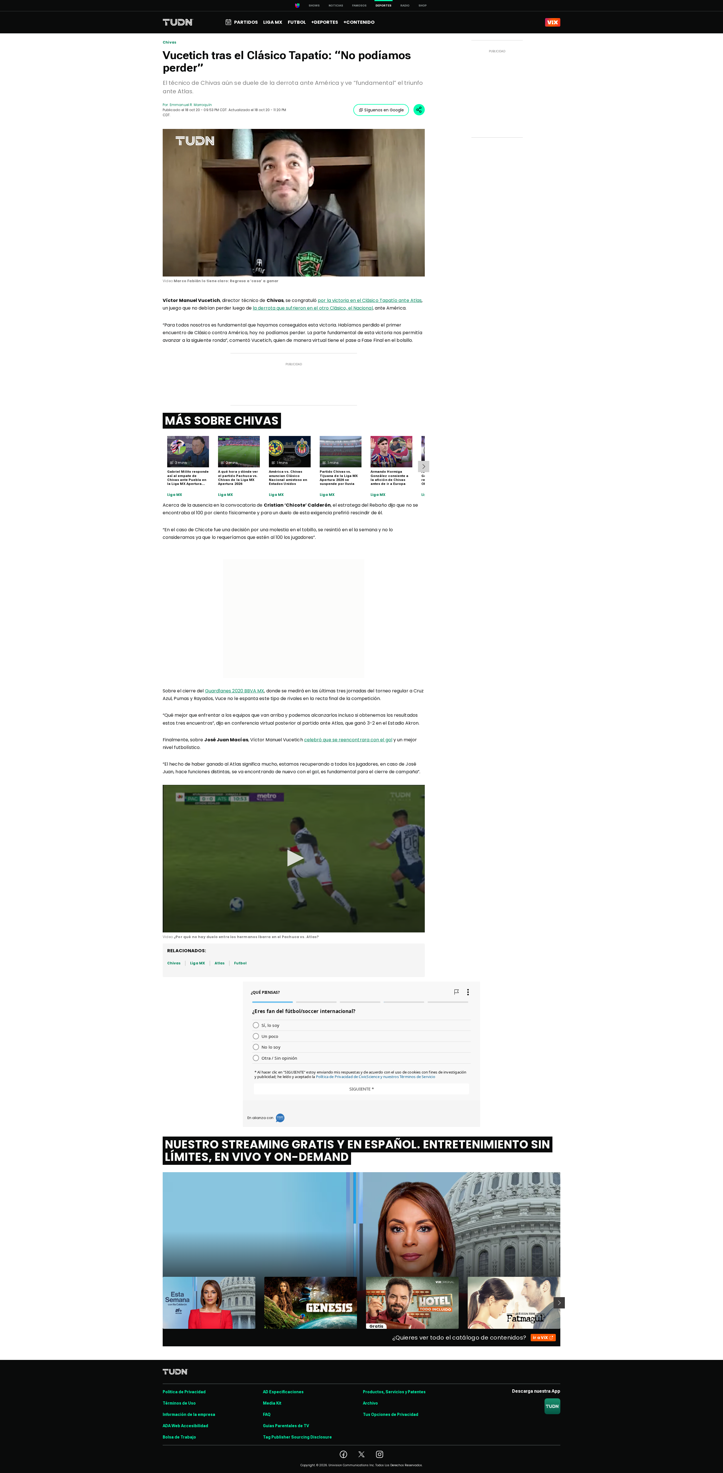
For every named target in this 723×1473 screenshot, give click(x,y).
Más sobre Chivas (222, 421)
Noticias (336, 5)
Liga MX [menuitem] (272, 22)
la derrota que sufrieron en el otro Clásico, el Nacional (313, 308)
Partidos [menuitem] (246, 22)
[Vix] (552, 22)
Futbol (240, 963)
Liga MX (174, 495)
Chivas (169, 42)
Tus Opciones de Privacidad (390, 1414)
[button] (293, 858)
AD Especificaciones (283, 1392)
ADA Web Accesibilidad (185, 1426)
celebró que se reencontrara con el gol (348, 739)
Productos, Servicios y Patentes (394, 1392)
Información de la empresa (189, 1414)
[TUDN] (178, 22)
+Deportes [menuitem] (324, 22)
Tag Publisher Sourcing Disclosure (297, 1437)
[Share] (419, 109)
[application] (294, 203)
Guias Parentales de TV (286, 1426)
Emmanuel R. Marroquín (191, 104)
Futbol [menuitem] (297, 22)
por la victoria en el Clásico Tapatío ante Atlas (370, 300)
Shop (423, 5)
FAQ (267, 1414)
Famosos (359, 5)
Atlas (220, 963)
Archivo (370, 1403)
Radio (405, 5)
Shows (314, 5)
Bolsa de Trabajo (179, 1437)
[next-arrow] (423, 466)
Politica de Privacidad (184, 1392)
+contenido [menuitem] (358, 22)
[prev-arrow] (159, 1303)
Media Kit (272, 1403)
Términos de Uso (179, 1403)
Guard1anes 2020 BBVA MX (234, 691)
